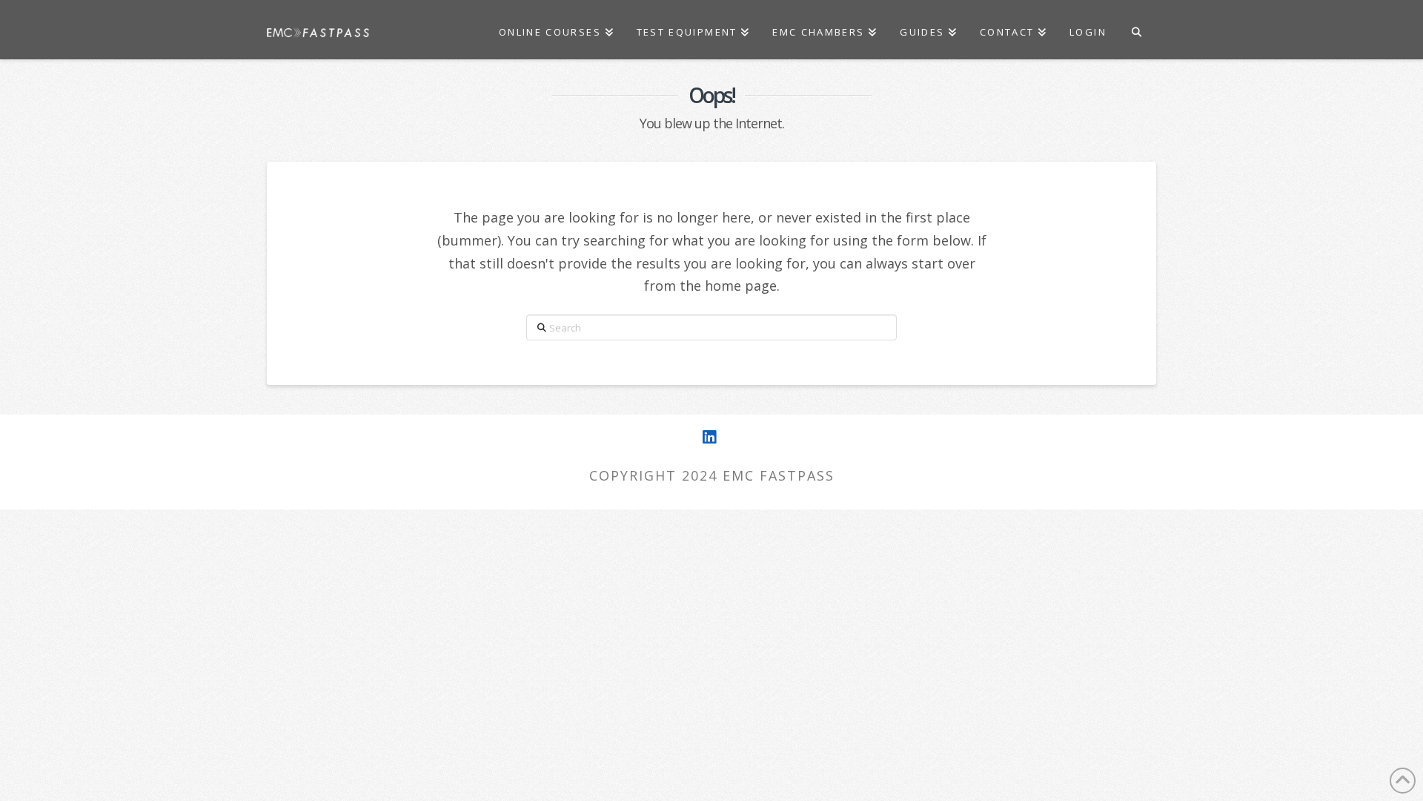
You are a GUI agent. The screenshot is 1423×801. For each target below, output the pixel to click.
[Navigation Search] (1136, 29)
